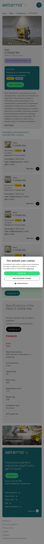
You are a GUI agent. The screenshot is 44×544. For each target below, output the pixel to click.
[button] (22, 283)
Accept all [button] (22, 273)
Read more (30, 269)
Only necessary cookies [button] (22, 278)
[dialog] (22, 272)
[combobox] (40, 259)
